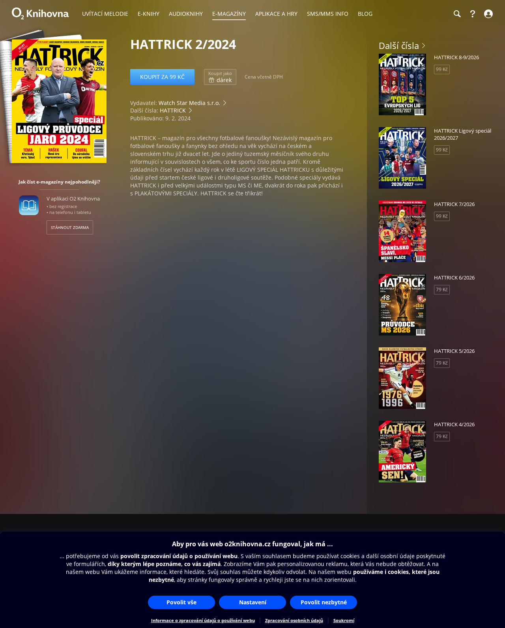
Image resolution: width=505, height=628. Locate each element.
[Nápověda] (473, 14)
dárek (220, 77)
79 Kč (442, 289)
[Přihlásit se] (487, 14)
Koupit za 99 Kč (162, 77)
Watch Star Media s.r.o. (189, 103)
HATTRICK (173, 110)
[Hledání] (457, 14)
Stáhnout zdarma (70, 227)
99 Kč (442, 69)
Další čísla (399, 45)
